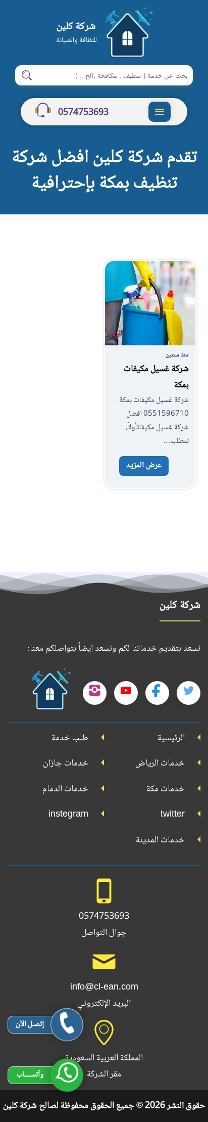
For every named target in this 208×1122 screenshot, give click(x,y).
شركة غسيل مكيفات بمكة (156, 377)
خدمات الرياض (160, 763)
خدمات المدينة (160, 840)
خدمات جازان (65, 763)
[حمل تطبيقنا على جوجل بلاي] (49, 693)
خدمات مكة (165, 789)
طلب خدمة (69, 738)
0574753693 (82, 112)
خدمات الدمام (65, 789)
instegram (68, 814)
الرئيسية (171, 738)
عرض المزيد (144, 465)
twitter (173, 814)
